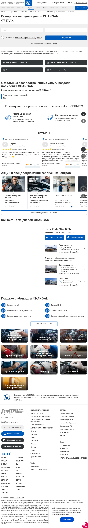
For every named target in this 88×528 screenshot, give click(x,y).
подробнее (75, 252)
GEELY (4, 464)
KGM (18, 467)
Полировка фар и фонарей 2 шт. (15, 96)
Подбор (33, 447)
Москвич (19, 474)
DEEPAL (19, 483)
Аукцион (33, 434)
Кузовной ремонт (66, 420)
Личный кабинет (13, 434)
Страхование (35, 453)
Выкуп (32, 437)
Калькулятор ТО (66, 426)
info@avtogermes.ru (9, 422)
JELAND (4, 493)
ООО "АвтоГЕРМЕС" (16, 498)
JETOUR (4, 480)
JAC (17, 470)
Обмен (33, 444)
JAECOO (4, 490)
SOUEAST (20, 477)
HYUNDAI (19, 461)
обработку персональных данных (28, 38)
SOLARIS (19, 458)
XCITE (18, 480)
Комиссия (34, 441)
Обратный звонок (76, 237)
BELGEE (4, 470)
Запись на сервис (81, 8)
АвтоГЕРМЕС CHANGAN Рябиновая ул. (16, 139)
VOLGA (4, 461)
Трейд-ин (33, 463)
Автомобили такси (37, 425)
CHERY (4, 477)
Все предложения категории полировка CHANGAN (25, 90)
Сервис (62, 442)
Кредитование (35, 457)
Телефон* (48, 27)
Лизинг (33, 460)
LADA (3, 458)
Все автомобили (36, 413)
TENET (4, 474)
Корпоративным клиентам (40, 469)
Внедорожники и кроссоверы (41, 416)
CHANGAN (5, 483)
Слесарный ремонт (67, 416)
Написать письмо (55, 237)
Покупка (33, 431)
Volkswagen (20, 486)
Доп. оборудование (67, 429)
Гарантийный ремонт (68, 423)
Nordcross (5, 467)
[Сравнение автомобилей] (72, 3)
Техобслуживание (66, 413)
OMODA (4, 486)
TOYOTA (19, 490)
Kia (17, 464)
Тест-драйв (34, 466)
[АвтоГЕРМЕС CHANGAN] (28, 3)
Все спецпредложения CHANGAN (44, 213)
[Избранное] (69, 3)
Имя (2, 27)
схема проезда (64, 252)
